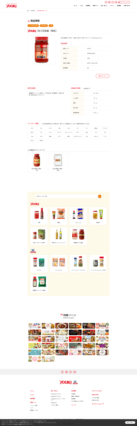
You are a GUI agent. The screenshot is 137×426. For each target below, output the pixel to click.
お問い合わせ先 (95, 400)
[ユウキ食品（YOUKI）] (11, 5)
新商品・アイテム (34, 410)
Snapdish (53, 402)
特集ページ (95, 5)
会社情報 (119, 5)
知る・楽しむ (104, 5)
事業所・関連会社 (75, 396)
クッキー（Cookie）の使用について (17, 424)
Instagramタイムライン (56, 396)
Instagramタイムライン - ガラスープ (58, 399)
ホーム (75, 5)
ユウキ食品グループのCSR (77, 401)
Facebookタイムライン (56, 393)
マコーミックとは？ (97, 390)
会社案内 (73, 393)
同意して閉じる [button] (130, 422)
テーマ (31, 407)
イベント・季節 (33, 405)
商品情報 (88, 5)
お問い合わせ (127, 5)
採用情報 (73, 398)
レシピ (81, 5)
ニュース (112, 5)
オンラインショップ (97, 404)
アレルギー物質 (54, 405)
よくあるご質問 (95, 397)
